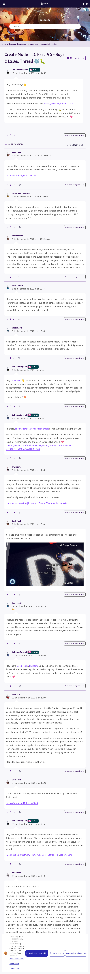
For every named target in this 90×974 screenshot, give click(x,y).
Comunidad (33, 44)
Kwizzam (16, 467)
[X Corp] (71, 58)
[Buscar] (83, 3)
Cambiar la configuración (76, 953)
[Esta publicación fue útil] (7, 135)
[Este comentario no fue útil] (14, 185)
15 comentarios (15, 143)
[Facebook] (68, 58)
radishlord (17, 328)
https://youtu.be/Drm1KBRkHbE (22, 175)
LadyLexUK (17, 603)
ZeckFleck (16, 152)
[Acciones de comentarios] (19, 185)
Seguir (77, 58)
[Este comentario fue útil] (7, 185)
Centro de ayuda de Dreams (14, 44)
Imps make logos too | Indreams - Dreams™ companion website (36, 503)
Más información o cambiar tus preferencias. (16, 964)
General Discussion (49, 44)
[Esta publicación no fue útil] (14, 135)
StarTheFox (17, 285)
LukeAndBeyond (20, 69)
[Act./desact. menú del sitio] (4, 4)
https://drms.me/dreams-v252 (58, 103)
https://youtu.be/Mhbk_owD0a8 (22, 803)
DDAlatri (16, 694)
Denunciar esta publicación (74, 135)
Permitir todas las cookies (36, 953)
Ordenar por (75, 144)
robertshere (17, 235)
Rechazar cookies (57, 953)
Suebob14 (16, 872)
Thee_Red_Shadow (21, 193)
